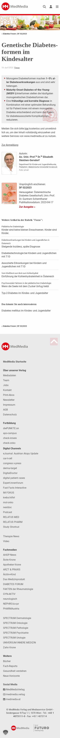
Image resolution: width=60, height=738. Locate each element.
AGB (5, 409)
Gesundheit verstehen (14, 671)
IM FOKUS (8, 492)
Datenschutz (10, 414)
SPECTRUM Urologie (14, 637)
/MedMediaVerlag (15, 689)
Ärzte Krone (9, 559)
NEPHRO (11, 603)
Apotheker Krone (12, 564)
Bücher (7, 661)
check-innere (10, 438)
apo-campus (10, 433)
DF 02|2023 (22, 34)
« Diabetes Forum (9, 34)
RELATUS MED (11, 517)
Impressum (9, 404)
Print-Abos (8, 395)
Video (6, 541)
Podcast (7, 512)
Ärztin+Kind (9, 574)
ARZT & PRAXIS (11, 569)
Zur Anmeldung (10, 145)
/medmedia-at (12, 699)
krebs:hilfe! (9, 497)
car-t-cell (7, 458)
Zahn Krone (9, 647)
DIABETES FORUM (13, 584)
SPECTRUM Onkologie (15, 623)
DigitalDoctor (10, 473)
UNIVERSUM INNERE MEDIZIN (19, 642)
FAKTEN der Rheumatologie (18, 589)
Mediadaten (9, 375)
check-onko (9, 443)
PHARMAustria (11, 608)
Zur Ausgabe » (27, 206)
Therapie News (11, 536)
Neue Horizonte (11, 675)
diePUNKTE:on (11, 428)
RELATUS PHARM (12, 522)
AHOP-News (9, 554)
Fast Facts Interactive (14, 487)
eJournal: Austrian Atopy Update (20, 453)
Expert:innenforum (13, 482)
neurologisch (10, 598)
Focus (17, 68)
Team (6, 380)
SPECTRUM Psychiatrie (15, 632)
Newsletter (8, 399)
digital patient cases (14, 478)
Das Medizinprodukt (14, 579)
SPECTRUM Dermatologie (17, 618)
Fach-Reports (10, 666)
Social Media (10, 684)
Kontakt (7, 390)
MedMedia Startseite (14, 361)
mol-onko (8, 502)
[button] (5, 732)
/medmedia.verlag (15, 694)
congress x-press (12, 463)
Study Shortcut (11, 526)
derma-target (10, 468)
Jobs (5, 385)
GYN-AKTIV (9, 594)
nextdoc (7, 507)
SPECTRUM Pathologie (15, 627)
